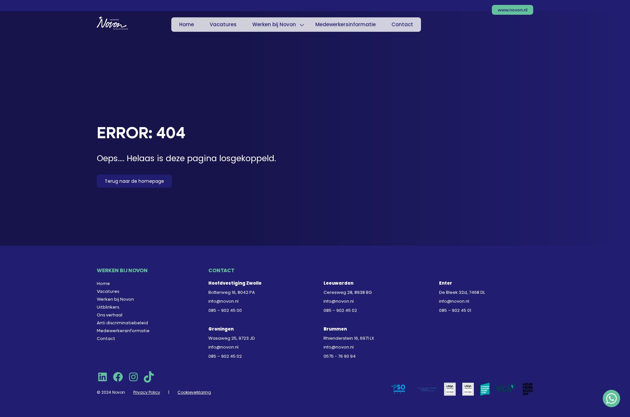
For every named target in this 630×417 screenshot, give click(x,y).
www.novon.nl (512, 10)
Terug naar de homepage (134, 181)
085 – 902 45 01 (455, 310)
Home (186, 24)
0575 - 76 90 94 (340, 356)
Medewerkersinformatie (345, 24)
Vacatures (223, 24)
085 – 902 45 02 (340, 310)
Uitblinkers (108, 307)
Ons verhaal (109, 315)
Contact (402, 24)
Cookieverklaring (194, 392)
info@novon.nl (223, 301)
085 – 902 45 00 (225, 310)
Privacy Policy (146, 392)
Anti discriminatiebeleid (122, 323)
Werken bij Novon (274, 24)
